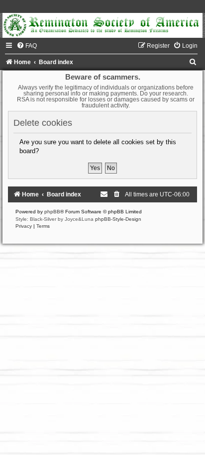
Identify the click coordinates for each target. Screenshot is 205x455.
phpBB (52, 211)
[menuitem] (26, 45)
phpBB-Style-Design (118, 219)
